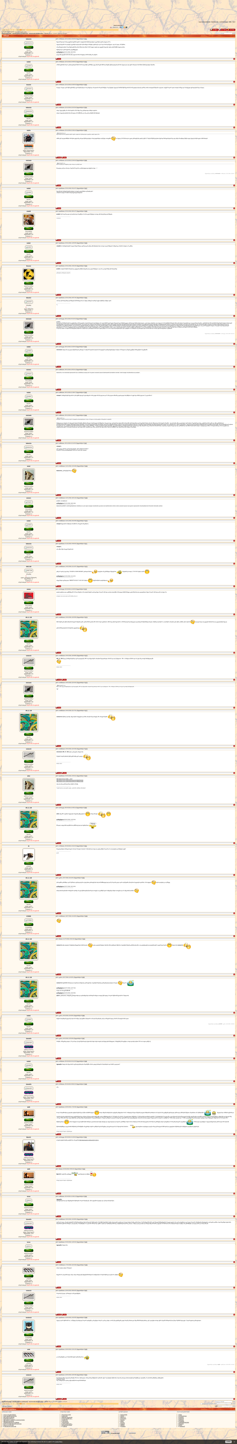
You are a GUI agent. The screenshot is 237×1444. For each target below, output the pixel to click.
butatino (123, 1426)
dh (28, 846)
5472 (86, 566)
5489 (85, 1084)
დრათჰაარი (65, 1422)
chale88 (29, 211)
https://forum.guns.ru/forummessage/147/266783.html (69, 780)
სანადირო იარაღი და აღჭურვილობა (20, 33)
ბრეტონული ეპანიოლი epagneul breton (14, 1420)
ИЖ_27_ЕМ (29, 617)
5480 (85, 807)
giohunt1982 (124, 1414)
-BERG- (123, 1425)
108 (17, 1403)
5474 (86, 617)
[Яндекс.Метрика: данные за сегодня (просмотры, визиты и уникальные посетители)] (115, 1433)
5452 (85, 61)
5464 (85, 369)
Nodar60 (181, 1423)
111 (22, 1403)
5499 (86, 1349)
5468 (86, 466)
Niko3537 (28, 297)
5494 (86, 1219)
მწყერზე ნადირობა (9, 1421)
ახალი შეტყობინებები (204, 21)
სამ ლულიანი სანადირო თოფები (12, 1423)
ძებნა (230, 21)
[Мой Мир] (126, 27)
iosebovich (29, 1317)
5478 (86, 749)
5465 (85, 392)
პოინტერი (65, 1420)
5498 (86, 1317)
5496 (86, 1265)
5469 (86, 498)
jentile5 (29, 61)
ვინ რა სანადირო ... (67, 1423)
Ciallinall (181, 1417)
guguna (29, 589)
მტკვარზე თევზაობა (9, 1417)
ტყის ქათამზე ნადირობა (10, 1416)
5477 (86, 710)
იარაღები (46, 33)
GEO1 (180, 1425)
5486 (83, 1015)
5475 (86, 655)
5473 (85, 589)
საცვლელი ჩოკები (9, 1425)
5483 (86, 916)
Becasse (28, 266)
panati (28, 466)
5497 (86, 1290)
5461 (86, 297)
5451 (85, 39)
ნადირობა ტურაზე (67, 1425)
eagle (28, 1265)
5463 (85, 346)
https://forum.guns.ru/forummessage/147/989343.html (69, 781)
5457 (86, 188)
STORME (28, 916)
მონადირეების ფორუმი (6, 33)
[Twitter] (123, 27)
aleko (28, 776)
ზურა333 (21, 31)
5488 (85, 1061)
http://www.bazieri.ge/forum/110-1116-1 (89, 1140)
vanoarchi (28, 655)
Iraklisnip (181, 1420)
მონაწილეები (214, 21)
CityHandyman (183, 1416)
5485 (83, 977)
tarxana (123, 1420)
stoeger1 (28, 369)
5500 (86, 1375)
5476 (86, 682)
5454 (85, 107)
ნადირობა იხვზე (66, 1414)
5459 (86, 243)
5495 (86, 1242)
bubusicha (28, 39)
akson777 (123, 1417)
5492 (84, 1169)
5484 (84, 939)
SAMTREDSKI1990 (184, 1422)
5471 (86, 543)
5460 (86, 266)
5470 (86, 520)
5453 (85, 84)
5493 (85, 1196)
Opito (180, 1414)
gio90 (28, 1107)
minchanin (28, 160)
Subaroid (181, 1418)
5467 (85, 443)
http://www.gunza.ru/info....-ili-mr (64, 779)
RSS (233, 21)
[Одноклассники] (125, 27)
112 (24, 1403)
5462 (85, 318)
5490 (86, 1107)
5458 (86, 211)
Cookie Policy (58, 1441)
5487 (83, 1038)
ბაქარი (25, 31)
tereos (28, 1196)
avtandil (123, 1423)
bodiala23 (182, 1426)
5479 (86, 776)
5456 (85, 160)
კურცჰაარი (65, 1421)
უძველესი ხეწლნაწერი (10, 1414)
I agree (228, 1441)
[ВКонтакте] (121, 27)
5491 (85, 1137)
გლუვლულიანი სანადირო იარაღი (36, 33)
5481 (85, 846)
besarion (28, 84)
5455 (85, 130)
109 (19, 1403)
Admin (122, 1416)
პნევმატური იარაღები (10, 1426)
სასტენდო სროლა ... (9, 1418)
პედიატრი (17, 31)
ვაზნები (65, 1426)
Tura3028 (181, 1421)
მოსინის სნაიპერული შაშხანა (11, 1422)
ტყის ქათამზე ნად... (67, 1418)
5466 (85, 415)
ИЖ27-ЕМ (28, 566)
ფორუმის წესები (223, 21)
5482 (83, 878)
